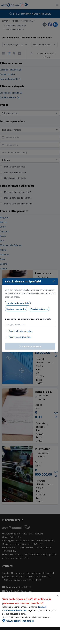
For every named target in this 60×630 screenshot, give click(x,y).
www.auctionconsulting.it (20, 620)
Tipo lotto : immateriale (17, 303)
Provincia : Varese (39, 308)
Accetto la (20, 331)
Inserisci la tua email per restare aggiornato (28, 319)
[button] (58, 596)
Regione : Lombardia (16, 308)
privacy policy (26, 331)
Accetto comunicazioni (20, 337)
